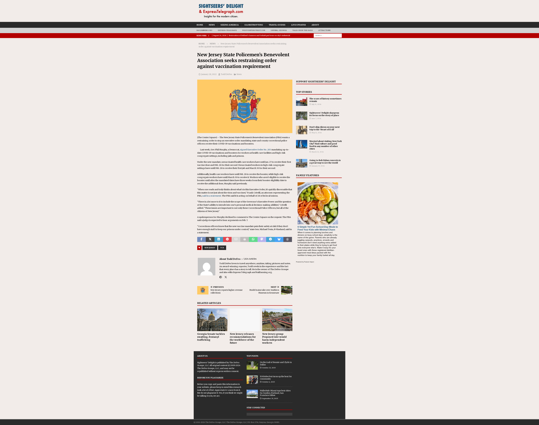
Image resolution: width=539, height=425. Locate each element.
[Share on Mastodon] (262, 239)
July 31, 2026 (316, 104)
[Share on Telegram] (270, 239)
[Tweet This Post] (210, 239)
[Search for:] (328, 35)
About (315, 25)
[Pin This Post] (227, 239)
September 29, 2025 (270, 398)
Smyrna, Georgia (279, 30)
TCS (222, 248)
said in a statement (211, 196)
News (212, 25)
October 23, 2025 (269, 368)
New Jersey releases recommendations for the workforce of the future (243, 338)
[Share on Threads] (287, 239)
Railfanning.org (204, 30)
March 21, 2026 (318, 152)
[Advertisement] (319, 59)
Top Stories (304, 92)
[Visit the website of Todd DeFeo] (220, 277)
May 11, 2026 (317, 133)
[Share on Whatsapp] (253, 239)
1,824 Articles (250, 259)
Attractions (324, 30)
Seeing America (230, 25)
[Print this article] (244, 239)
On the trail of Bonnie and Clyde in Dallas (276, 363)
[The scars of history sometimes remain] (301, 101)
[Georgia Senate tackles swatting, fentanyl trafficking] (212, 320)
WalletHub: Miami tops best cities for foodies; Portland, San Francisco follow (275, 393)
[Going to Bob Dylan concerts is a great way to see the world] (301, 163)
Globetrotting (253, 25)
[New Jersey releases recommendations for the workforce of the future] (245, 320)
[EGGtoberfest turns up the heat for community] (252, 379)
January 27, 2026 (318, 166)
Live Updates (298, 25)
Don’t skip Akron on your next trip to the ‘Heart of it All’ (324, 128)
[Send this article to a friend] (236, 239)
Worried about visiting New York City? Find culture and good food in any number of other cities (325, 145)
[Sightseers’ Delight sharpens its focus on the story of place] (301, 116)
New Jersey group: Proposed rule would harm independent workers (274, 338)
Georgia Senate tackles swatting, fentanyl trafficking (211, 337)
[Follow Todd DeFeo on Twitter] (224, 277)
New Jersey (210, 248)
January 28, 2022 (209, 74)
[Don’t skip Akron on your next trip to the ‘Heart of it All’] (301, 130)
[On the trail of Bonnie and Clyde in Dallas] (252, 365)
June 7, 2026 (316, 118)
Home (200, 25)
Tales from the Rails (302, 30)
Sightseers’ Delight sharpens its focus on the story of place (324, 114)
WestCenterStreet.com (253, 30)
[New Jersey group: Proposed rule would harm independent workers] (277, 320)
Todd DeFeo (226, 74)
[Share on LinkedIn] (218, 239)
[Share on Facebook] (201, 239)
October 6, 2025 (268, 382)
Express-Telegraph (227, 30)
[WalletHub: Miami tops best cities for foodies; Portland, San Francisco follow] (252, 394)
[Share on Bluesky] (279, 239)
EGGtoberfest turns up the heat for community (276, 377)
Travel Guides (277, 25)
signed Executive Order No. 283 (255, 149)
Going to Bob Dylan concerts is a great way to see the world (325, 161)
